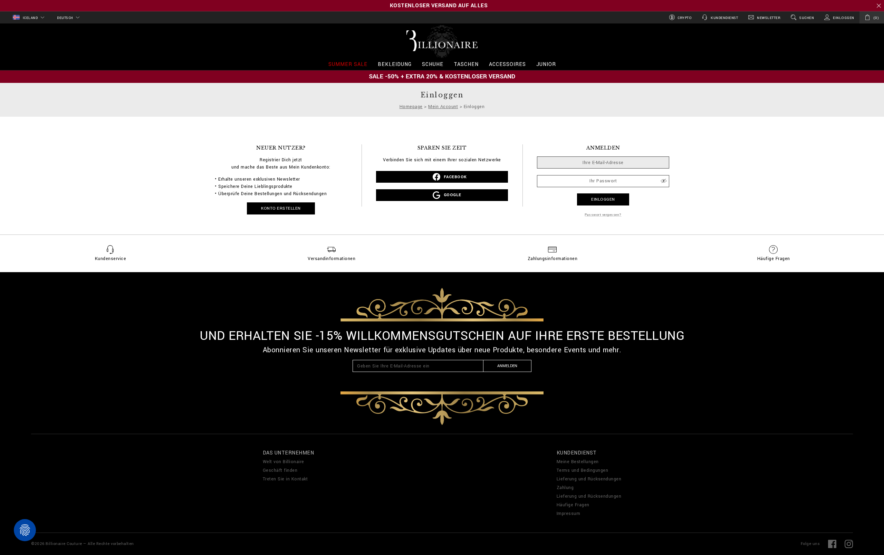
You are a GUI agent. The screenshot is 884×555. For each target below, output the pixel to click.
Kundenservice (110, 259)
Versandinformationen (331, 259)
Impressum (568, 513)
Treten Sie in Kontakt (285, 479)
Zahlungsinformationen (553, 259)
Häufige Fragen (773, 259)
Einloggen (603, 199)
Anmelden (507, 366)
